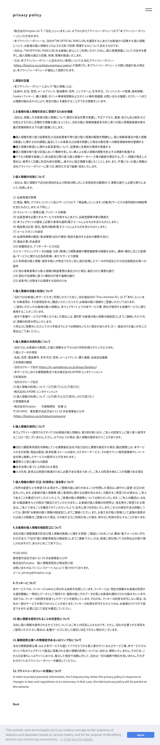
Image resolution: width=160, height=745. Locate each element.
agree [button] (141, 734)
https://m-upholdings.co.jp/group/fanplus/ (67, 367)
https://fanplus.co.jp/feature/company (39, 416)
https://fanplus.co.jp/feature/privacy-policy (42, 65)
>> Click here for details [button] (76, 739)
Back (16, 704)
